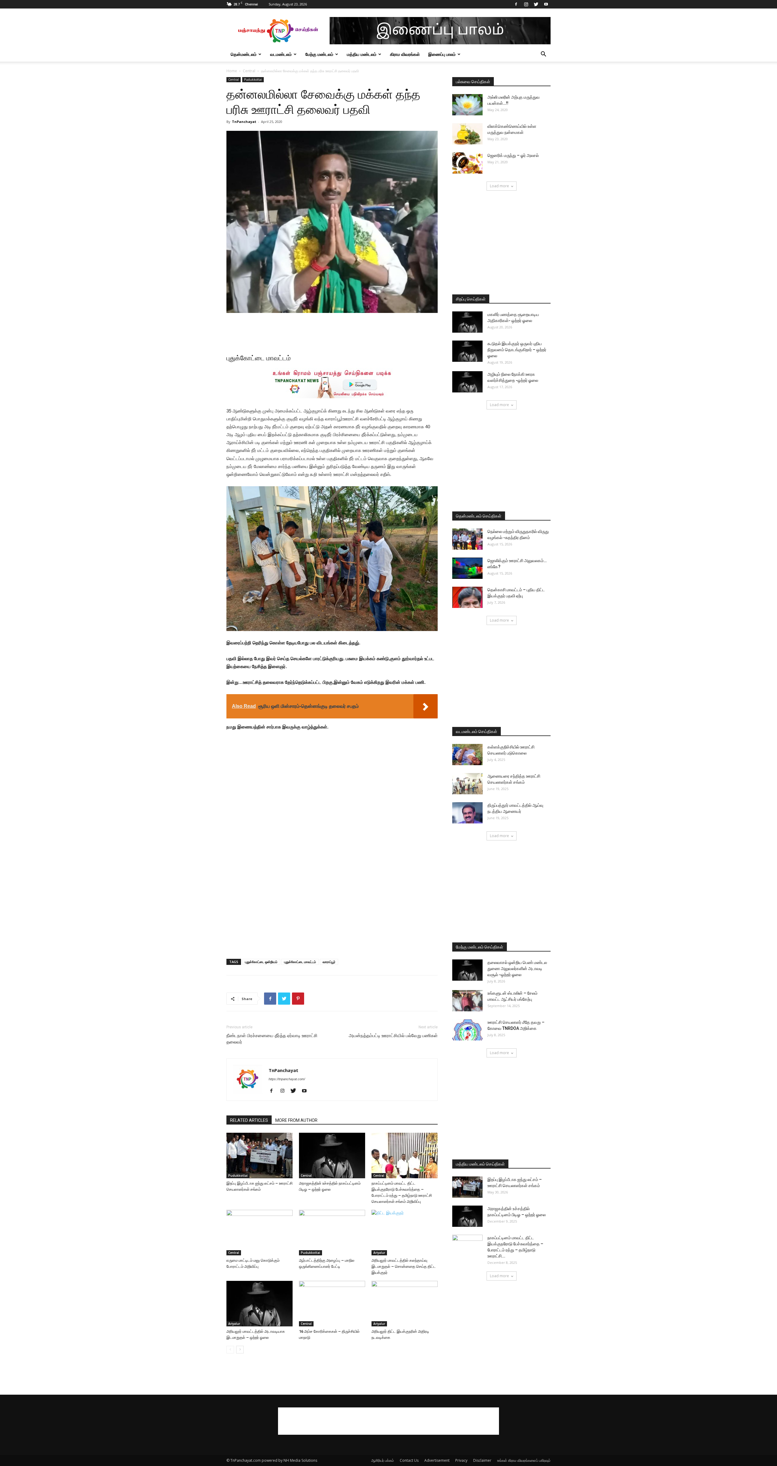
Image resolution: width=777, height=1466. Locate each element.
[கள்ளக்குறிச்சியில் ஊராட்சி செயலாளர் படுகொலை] (467, 754)
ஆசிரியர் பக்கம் (382, 1460)
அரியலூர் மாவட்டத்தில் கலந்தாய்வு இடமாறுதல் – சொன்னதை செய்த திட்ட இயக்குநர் (404, 1266)
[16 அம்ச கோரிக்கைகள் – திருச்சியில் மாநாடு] (332, 1303)
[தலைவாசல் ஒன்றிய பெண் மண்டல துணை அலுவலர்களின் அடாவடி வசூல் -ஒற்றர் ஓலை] (467, 970)
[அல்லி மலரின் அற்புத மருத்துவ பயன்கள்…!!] (467, 104)
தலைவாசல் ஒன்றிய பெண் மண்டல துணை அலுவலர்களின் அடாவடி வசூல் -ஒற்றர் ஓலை (517, 968)
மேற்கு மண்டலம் (319, 54)
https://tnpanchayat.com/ (287, 1079)
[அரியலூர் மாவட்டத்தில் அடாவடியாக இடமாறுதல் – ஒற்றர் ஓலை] (259, 1303)
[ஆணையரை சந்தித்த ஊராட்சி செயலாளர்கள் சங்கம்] (467, 783)
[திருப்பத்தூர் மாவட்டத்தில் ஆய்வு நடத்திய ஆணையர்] (467, 812)
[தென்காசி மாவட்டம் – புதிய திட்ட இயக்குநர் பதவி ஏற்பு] (467, 597)
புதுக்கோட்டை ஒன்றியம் (261, 961)
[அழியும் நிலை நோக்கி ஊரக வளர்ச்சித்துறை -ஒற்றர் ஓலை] (467, 381)
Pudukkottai (253, 79)
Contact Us (409, 1460)
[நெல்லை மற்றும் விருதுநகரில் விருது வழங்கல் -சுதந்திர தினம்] (467, 539)
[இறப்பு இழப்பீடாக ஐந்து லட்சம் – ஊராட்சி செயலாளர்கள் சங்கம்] (259, 1155)
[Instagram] (526, 4)
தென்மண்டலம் (243, 54)
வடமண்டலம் (281, 54)
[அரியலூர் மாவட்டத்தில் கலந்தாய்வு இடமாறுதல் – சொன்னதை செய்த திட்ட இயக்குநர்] (405, 1232)
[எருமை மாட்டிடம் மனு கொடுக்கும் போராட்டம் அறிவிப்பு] (259, 1232)
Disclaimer (482, 1460)
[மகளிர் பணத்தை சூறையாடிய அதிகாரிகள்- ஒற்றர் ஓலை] (467, 322)
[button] (543, 55)
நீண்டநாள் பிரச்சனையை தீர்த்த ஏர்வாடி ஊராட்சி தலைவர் (271, 1039)
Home (231, 70)
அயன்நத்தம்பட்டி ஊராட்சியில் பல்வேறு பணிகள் (393, 1035)
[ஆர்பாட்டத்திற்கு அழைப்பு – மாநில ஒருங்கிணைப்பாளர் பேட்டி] (332, 1232)
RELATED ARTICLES (249, 1120)
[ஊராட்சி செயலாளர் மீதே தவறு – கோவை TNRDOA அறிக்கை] (467, 1029)
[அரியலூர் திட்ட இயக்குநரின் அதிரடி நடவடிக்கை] (405, 1303)
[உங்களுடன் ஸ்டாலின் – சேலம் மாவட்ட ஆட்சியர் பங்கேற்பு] (467, 1000)
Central (249, 70)
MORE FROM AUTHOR (296, 1120)
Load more (499, 185)
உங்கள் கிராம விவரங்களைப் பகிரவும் (524, 1460)
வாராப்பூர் (329, 961)
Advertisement (437, 1460)
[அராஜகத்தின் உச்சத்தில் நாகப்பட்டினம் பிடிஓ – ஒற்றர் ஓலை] (332, 1155)
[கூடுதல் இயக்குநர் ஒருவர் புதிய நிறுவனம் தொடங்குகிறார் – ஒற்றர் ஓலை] (467, 351)
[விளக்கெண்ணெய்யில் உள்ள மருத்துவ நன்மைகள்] (467, 133)
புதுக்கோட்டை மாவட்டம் (300, 961)
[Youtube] (546, 4)
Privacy (461, 1460)
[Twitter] (536, 4)
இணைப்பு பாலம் (442, 54)
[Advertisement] (332, 330)
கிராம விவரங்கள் (405, 54)
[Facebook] (516, 4)
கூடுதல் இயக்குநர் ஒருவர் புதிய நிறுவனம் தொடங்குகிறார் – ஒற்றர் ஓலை (516, 349)
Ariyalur (379, 1253)
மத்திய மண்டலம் (361, 54)
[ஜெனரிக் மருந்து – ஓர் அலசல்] (467, 163)
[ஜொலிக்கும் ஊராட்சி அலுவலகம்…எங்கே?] (467, 568)
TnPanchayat (244, 121)
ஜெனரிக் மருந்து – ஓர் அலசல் (513, 155)
